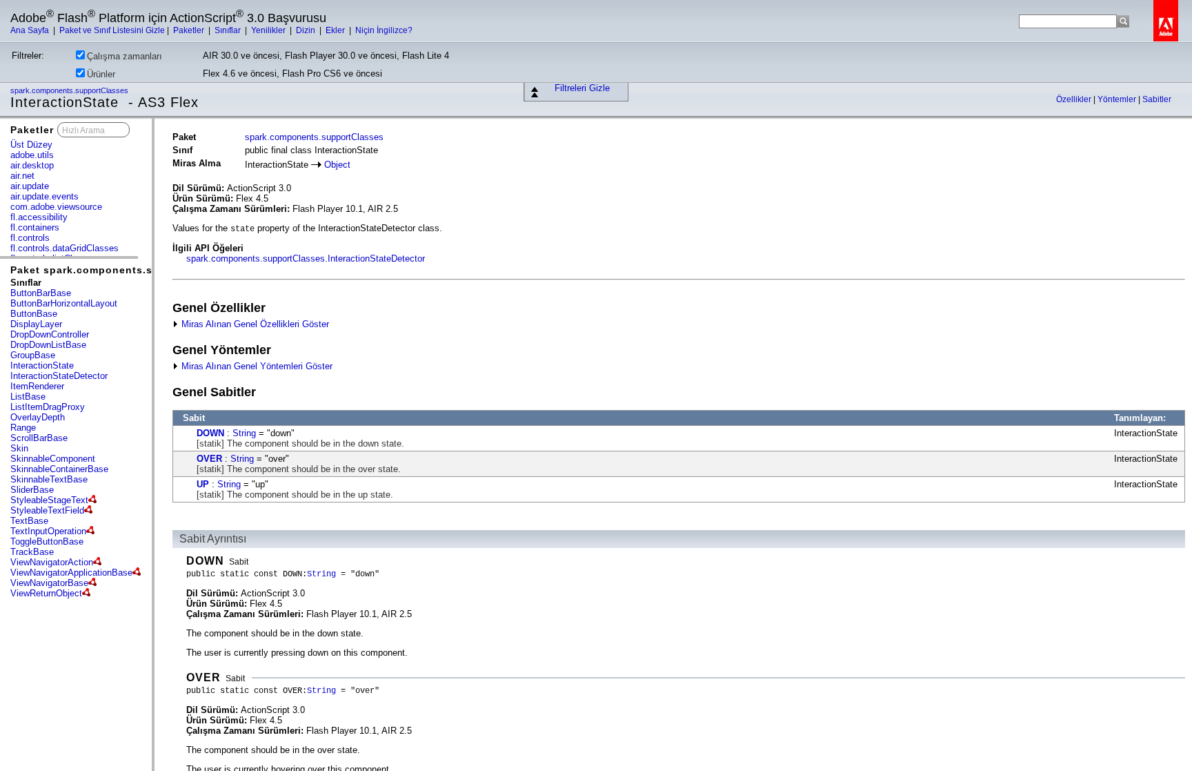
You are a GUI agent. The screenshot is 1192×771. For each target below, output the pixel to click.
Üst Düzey (31, 144)
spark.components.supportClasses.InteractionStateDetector (305, 258)
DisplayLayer (36, 324)
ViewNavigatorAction (51, 562)
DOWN (210, 433)
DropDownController (49, 334)
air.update (29, 186)
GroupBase (32, 355)
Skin (19, 448)
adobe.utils (32, 155)
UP (203, 484)
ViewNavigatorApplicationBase (71, 572)
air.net (22, 175)
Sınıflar (229, 30)
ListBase (28, 396)
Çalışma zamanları (124, 56)
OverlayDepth (37, 417)
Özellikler (1074, 99)
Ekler (336, 30)
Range (23, 427)
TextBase (29, 521)
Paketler (189, 30)
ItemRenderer (37, 386)
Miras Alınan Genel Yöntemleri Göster (255, 366)
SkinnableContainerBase (59, 469)
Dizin (306, 30)
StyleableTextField (47, 510)
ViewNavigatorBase (49, 583)
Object (337, 164)
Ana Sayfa (30, 30)
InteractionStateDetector (59, 376)
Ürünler (101, 74)
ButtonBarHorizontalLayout (63, 303)
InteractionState (42, 365)
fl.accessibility (39, 217)
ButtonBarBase (40, 293)
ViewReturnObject (46, 593)
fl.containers (34, 227)
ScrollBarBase (39, 438)
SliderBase (32, 490)
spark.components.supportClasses (70, 90)
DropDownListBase (48, 345)
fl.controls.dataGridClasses (64, 248)
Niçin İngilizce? (384, 30)
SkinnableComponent (52, 458)
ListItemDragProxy (47, 407)
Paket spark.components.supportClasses (120, 269)
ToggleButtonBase (46, 541)
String (244, 433)
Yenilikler (269, 30)
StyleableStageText (49, 500)
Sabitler (1156, 99)
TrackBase (32, 552)
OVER (209, 458)
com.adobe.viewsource (56, 207)
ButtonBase (33, 314)
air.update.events (44, 196)
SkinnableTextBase (49, 479)
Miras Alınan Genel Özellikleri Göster (254, 324)
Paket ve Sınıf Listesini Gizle (112, 30)
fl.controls (30, 238)
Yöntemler (1117, 99)
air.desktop (32, 165)
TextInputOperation (48, 531)
